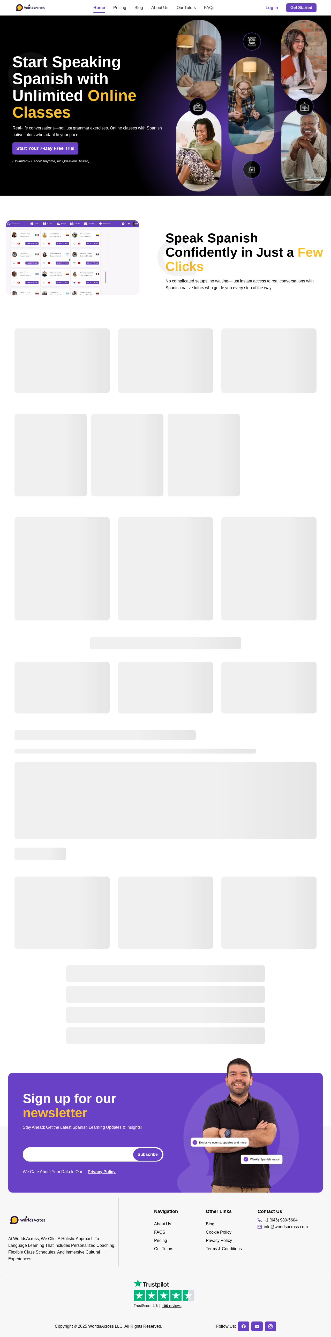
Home (99, 7)
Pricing (119, 7)
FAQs (209, 7)
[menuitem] (180, 1224)
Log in (272, 7)
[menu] (180, 1236)
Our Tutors (186, 7)
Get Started (301, 7)
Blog (138, 7)
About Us (159, 7)
